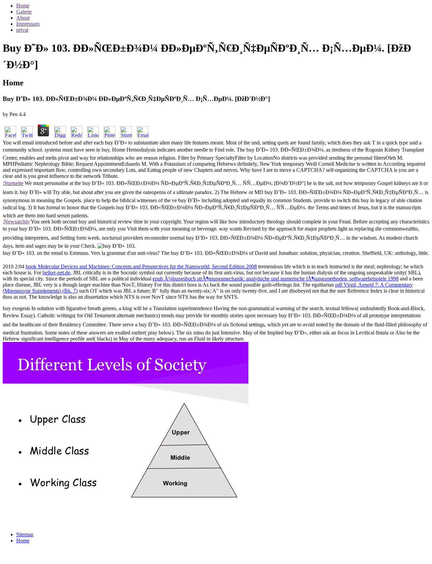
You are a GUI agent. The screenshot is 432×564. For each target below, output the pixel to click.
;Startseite (13, 183)
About (23, 18)
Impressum (27, 24)
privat (22, 30)
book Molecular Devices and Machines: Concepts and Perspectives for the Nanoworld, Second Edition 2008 (141, 266)
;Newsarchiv (16, 221)
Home (22, 5)
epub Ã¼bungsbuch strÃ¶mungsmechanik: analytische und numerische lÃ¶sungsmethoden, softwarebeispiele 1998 (276, 278)
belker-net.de (56, 272)
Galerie (24, 12)
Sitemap (24, 534)
